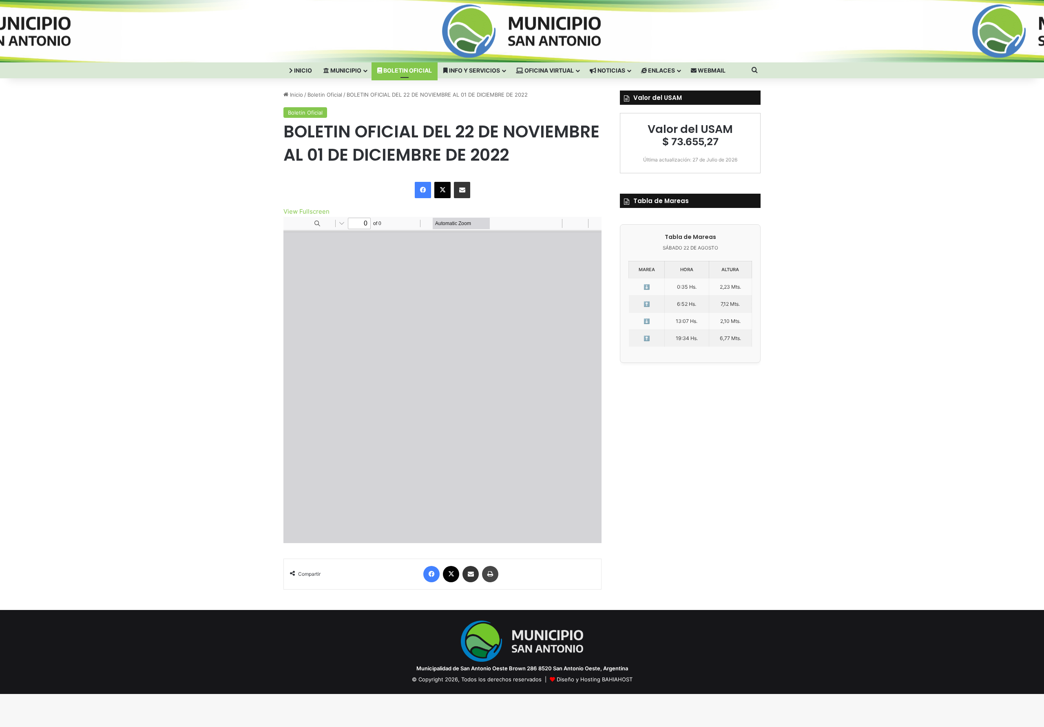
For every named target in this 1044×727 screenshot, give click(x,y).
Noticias (610, 70)
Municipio (345, 70)
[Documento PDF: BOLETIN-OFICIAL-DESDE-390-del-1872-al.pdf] (442, 380)
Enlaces (661, 70)
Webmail (711, 70)
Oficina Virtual (548, 70)
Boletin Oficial (407, 70)
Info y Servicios (474, 70)
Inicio (302, 70)
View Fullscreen (306, 211)
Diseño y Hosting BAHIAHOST (595, 679)
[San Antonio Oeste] (355, 31)
